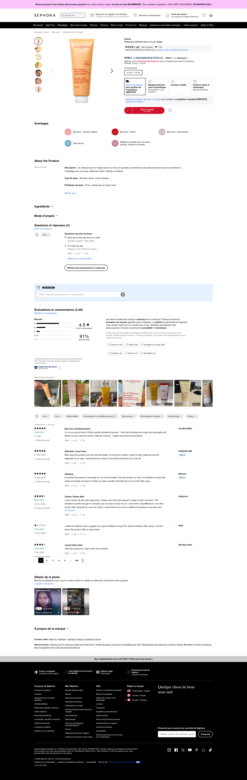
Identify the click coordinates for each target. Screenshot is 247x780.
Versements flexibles (104, 727)
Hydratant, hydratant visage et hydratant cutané (79, 639)
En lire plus (70, 510)
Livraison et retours (134, 101)
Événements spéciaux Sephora (46, 707)
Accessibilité (101, 731)
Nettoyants (56, 32)
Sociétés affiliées (40, 704)
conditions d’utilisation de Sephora (70, 762)
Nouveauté (38, 25)
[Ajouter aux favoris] (170, 110)
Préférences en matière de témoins (122, 762)
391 (77, 560)
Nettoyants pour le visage (73, 32)
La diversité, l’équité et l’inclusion (47, 719)
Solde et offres (207, 25)
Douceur (159, 49)
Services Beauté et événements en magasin (78, 710)
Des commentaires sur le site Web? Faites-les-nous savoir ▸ (123, 658)
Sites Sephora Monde (42, 715)
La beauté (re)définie (42, 727)
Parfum (167, 49)
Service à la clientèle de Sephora (109, 690)
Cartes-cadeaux (191, 25)
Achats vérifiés (72, 416)
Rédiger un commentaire (45, 313)
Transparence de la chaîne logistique (44, 699)
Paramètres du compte (74, 705)
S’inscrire (205, 734)
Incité (83, 404)
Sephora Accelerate (42, 723)
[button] (173, 58)
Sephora (52, 639)
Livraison (99, 704)
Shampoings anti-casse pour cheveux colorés (162, 644)
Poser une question (43, 228)
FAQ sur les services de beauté (108, 719)
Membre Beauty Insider (74, 690)
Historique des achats (73, 701)
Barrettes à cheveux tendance (197, 644)
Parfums (93, 25)
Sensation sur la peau (179, 49)
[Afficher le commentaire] (47, 393)
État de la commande (73, 698)
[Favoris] (204, 15)
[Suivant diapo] (111, 71)
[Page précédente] (35, 560)
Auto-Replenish (71, 715)
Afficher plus (70, 193)
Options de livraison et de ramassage (106, 699)
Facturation (100, 707)
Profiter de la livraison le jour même (79, 737)
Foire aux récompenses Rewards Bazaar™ (74, 724)
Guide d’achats (102, 715)
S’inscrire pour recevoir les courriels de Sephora (181, 728)
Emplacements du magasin (106, 723)
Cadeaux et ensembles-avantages (165, 25)
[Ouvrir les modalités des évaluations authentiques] (59, 367)
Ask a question (147, 47)
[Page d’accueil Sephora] (45, 15)
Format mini (131, 25)
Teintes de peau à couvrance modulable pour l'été (118, 644)
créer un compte (153, 99)
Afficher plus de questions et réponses (86, 267)
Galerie (68, 694)
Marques (143, 25)
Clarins (127, 39)
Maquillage (62, 25)
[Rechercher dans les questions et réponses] (36, 234)
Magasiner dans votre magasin (77, 733)
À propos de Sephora (42, 690)
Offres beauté (70, 719)
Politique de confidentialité (44, 762)
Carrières (38, 694)
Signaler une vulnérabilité (44, 731)
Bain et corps (117, 25)
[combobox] (73, 15)
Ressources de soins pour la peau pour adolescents (109, 735)
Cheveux (104, 25)
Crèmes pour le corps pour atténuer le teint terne (72, 644)
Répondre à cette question (80, 258)
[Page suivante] (82, 560)
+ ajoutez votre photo (43, 583)
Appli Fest (50, 25)
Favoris (68, 729)
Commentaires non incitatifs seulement (98, 416)
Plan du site (102, 762)
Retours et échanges (104, 694)
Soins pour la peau (78, 25)
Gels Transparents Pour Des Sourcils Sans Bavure (57, 647)
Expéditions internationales (106, 711)
